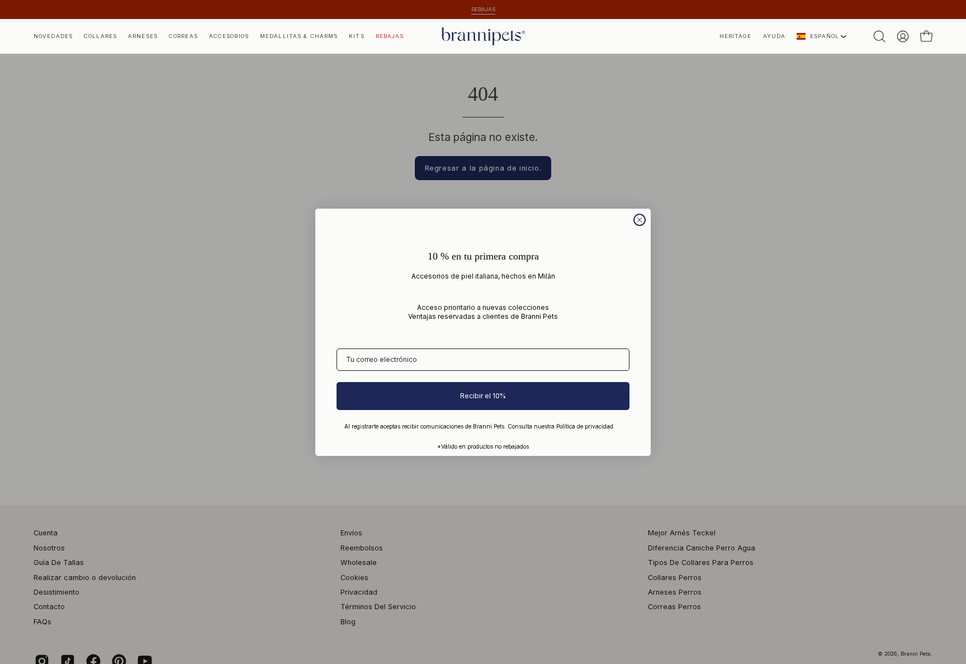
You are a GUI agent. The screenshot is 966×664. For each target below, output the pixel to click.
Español (824, 36)
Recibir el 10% (483, 396)
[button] (735, 36)
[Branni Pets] (483, 36)
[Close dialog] (639, 219)
